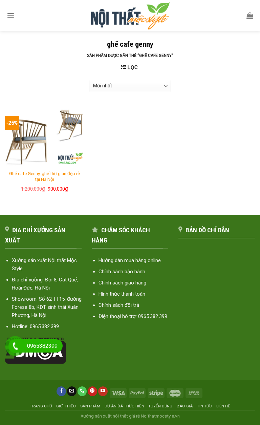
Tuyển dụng (160, 406)
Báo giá (185, 406)
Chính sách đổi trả (119, 305)
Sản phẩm (90, 406)
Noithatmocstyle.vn (160, 416)
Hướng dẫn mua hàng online (130, 260)
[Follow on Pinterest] (92, 391)
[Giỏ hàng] (250, 15)
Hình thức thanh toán (122, 294)
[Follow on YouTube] (103, 391)
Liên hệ (223, 406)
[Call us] (82, 391)
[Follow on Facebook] (61, 391)
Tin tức (204, 406)
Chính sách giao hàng (122, 283)
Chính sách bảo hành (122, 272)
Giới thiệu (66, 406)
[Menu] (10, 15)
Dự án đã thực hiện (124, 406)
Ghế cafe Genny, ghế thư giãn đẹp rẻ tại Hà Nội (44, 176)
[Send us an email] (72, 391)
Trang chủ (41, 406)
